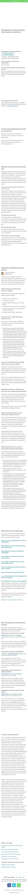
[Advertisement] (14, 88)
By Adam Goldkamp (10, 272)
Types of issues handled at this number (11, 854)
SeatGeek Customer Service (8, 864)
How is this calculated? (12, 106)
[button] (26, 1)
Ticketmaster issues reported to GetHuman (12, 599)
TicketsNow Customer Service (8, 867)
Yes (16, 877)
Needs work (21, 877)
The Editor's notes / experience (8, 856)
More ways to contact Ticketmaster (9, 859)
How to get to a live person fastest (9, 849)
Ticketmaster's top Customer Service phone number (12, 846)
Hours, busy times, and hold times (9, 851)
